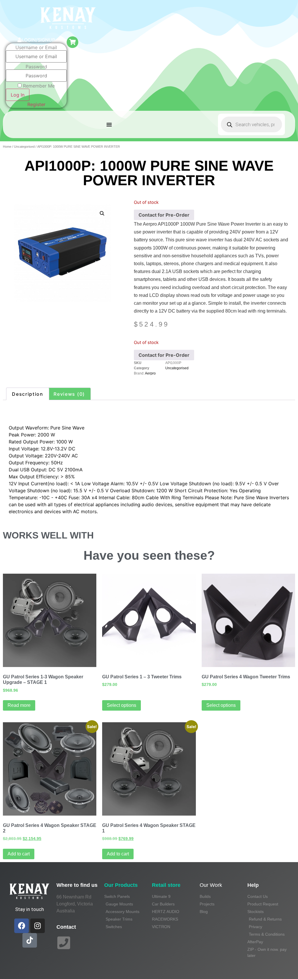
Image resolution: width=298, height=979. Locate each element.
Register (36, 104)
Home (7, 146)
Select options (121, 705)
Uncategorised (24, 146)
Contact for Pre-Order (164, 215)
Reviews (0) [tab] (69, 394)
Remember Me (39, 85)
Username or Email (36, 47)
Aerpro (150, 373)
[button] (102, 213)
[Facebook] (21, 926)
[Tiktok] (29, 940)
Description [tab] (27, 394)
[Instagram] (37, 926)
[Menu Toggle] (109, 124)
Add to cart (19, 853)
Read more (19, 705)
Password (36, 66)
